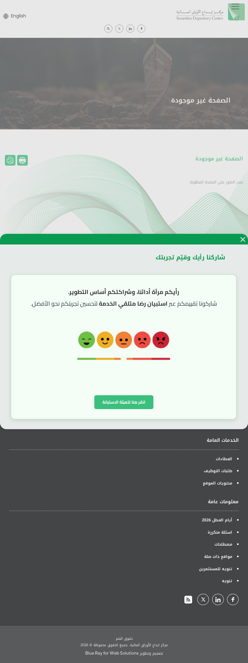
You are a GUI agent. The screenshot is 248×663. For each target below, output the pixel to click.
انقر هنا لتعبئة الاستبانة (123, 402)
